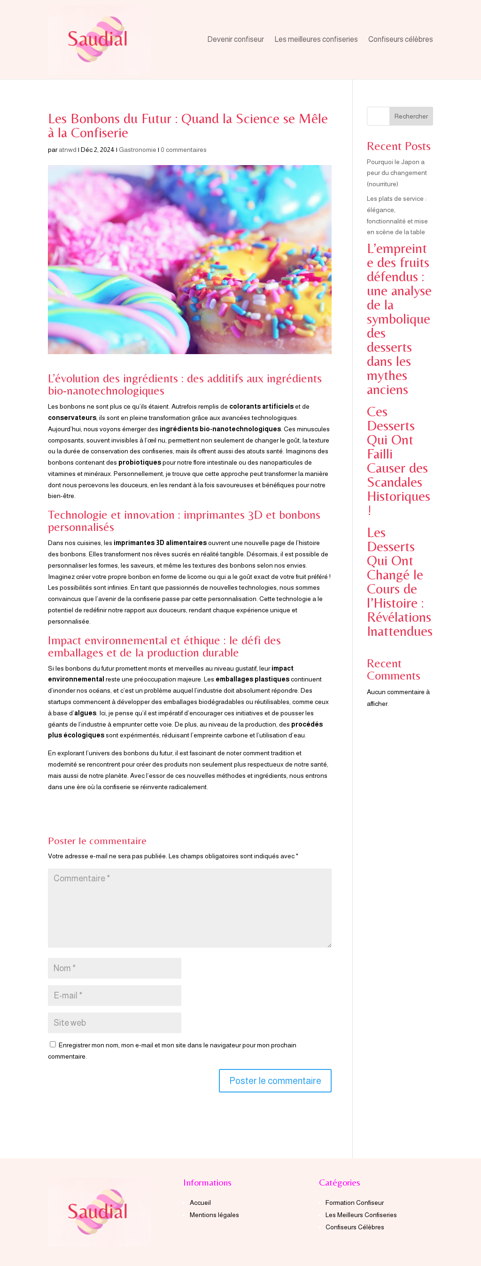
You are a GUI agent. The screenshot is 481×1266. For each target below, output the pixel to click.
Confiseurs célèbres (400, 39)
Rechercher (411, 116)
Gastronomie (137, 149)
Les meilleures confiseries (316, 39)
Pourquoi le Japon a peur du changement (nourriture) (397, 173)
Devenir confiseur (235, 39)
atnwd (68, 149)
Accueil (200, 1202)
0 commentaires (184, 149)
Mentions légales (214, 1215)
